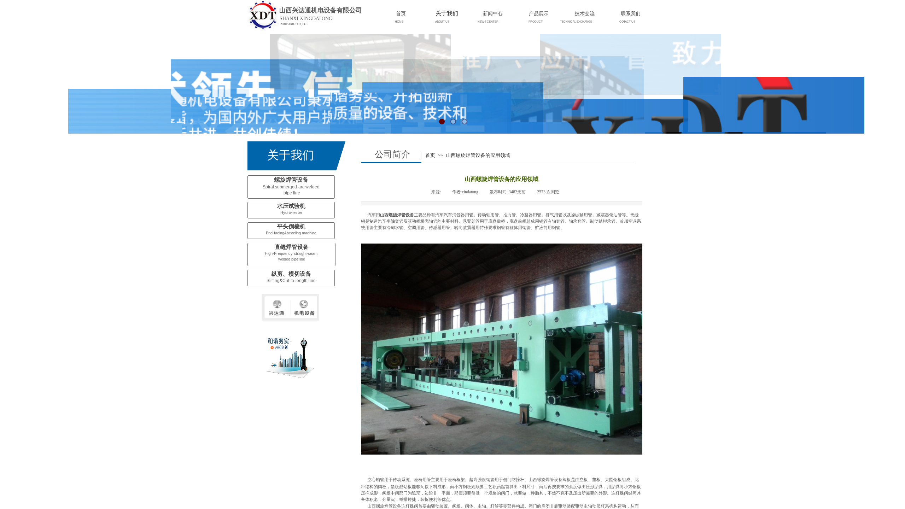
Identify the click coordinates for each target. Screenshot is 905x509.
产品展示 (539, 13)
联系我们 (631, 13)
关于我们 (447, 13)
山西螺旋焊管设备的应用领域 (478, 155)
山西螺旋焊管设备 (397, 214)
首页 (430, 155)
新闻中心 (493, 13)
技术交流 (585, 13)
